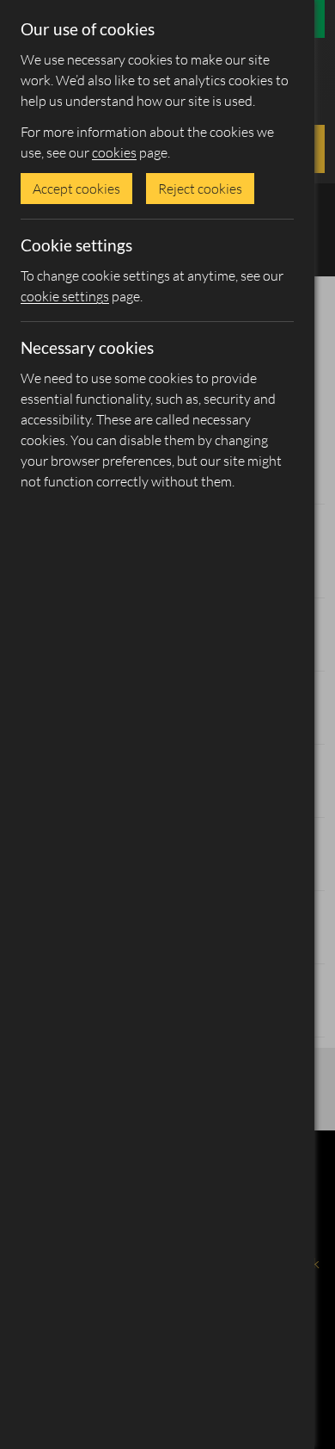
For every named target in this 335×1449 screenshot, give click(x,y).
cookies (114, 152)
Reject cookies (200, 188)
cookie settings (65, 296)
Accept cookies (76, 188)
